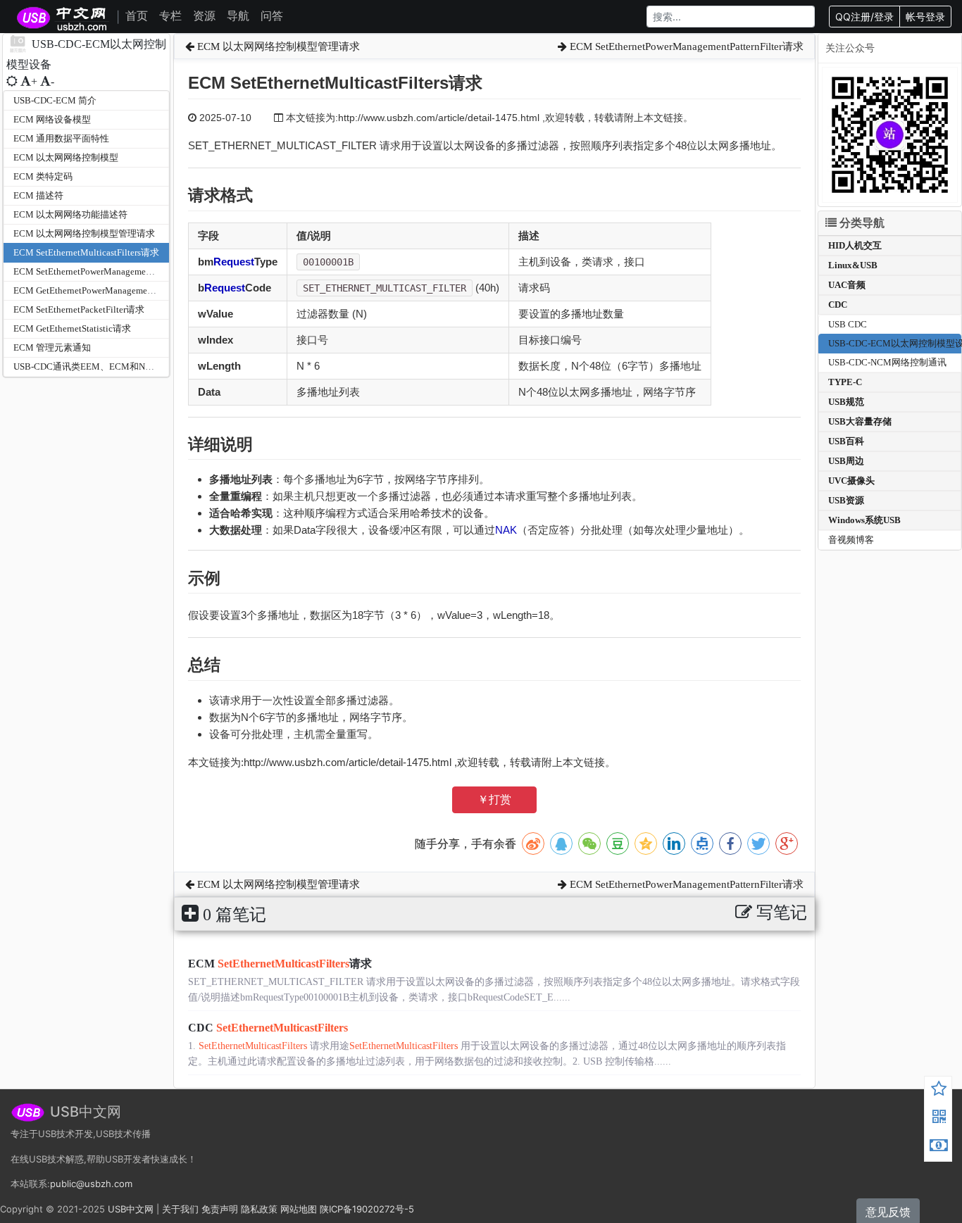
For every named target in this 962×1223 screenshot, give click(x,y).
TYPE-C (845, 382)
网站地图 (298, 1209)
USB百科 (846, 441)
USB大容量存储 (860, 421)
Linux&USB (852, 265)
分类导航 (861, 223)
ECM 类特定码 (43, 176)
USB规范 (846, 401)
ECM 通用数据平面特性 (61, 138)
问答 (272, 15)
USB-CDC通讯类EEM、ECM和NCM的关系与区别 (114, 366)
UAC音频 (847, 285)
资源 (204, 15)
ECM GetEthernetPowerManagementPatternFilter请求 (116, 290)
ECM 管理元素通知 (52, 347)
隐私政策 (259, 1209)
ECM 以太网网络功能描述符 (70, 214)
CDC (268, 1028)
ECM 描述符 (38, 195)
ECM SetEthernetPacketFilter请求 (78, 309)
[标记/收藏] (939, 1091)
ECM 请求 (280, 964)
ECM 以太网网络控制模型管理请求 (84, 233)
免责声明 (219, 1209)
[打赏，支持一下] (939, 1147)
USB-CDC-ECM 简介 (54, 100)
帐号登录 (925, 17)
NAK (506, 530)
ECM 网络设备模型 (52, 119)
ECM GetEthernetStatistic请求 (72, 328)
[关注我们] (939, 1119)
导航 (238, 15)
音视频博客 (851, 539)
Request (233, 262)
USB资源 (846, 500)
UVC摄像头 (851, 480)
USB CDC (847, 324)
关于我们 (180, 1209)
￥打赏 (494, 799)
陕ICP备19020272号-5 (367, 1209)
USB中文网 (131, 1209)
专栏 (170, 15)
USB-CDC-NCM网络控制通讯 (887, 362)
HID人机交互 (855, 245)
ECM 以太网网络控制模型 (65, 157)
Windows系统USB (864, 520)
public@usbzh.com (91, 1183)
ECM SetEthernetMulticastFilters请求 (86, 252)
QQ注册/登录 (864, 17)
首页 (136, 15)
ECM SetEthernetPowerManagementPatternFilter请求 (116, 271)
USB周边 (846, 461)
